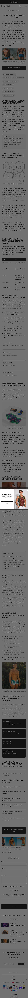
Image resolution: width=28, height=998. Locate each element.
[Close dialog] (27, 490)
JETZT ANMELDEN (7, 501)
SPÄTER (7, 503)
